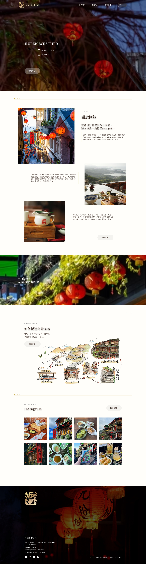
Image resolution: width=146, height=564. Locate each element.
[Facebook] (26, 556)
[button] (108, 4)
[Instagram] (30, 556)
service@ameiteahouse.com (34, 550)
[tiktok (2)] (38, 556)
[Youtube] (34, 556)
